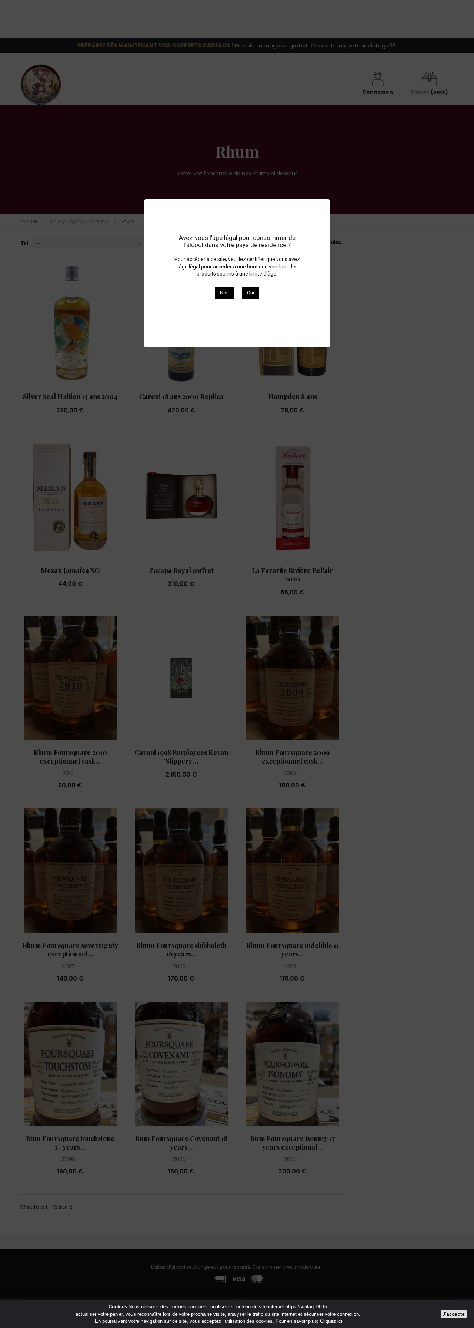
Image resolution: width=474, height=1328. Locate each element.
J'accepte (454, 1314)
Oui (250, 293)
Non (224, 293)
